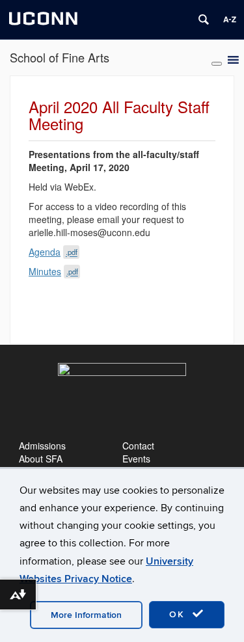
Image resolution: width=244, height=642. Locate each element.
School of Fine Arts (59, 57)
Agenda (53, 251)
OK (179, 614)
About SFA (40, 458)
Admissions (42, 445)
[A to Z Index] (229, 19)
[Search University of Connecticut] (203, 19)
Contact (138, 445)
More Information (86, 615)
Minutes (53, 271)
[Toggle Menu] (216, 64)
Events (136, 458)
